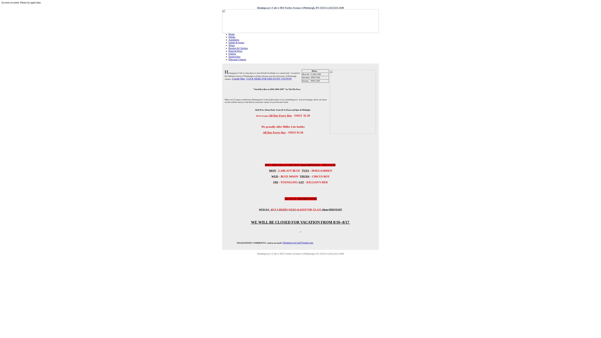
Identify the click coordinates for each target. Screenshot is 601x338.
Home (232, 34)
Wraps (232, 45)
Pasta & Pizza (235, 51)
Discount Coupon (237, 59)
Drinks (232, 37)
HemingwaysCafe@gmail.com (298, 242)
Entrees (232, 54)
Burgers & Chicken (238, 48)
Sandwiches (234, 56)
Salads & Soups (236, 42)
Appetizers (234, 39)
